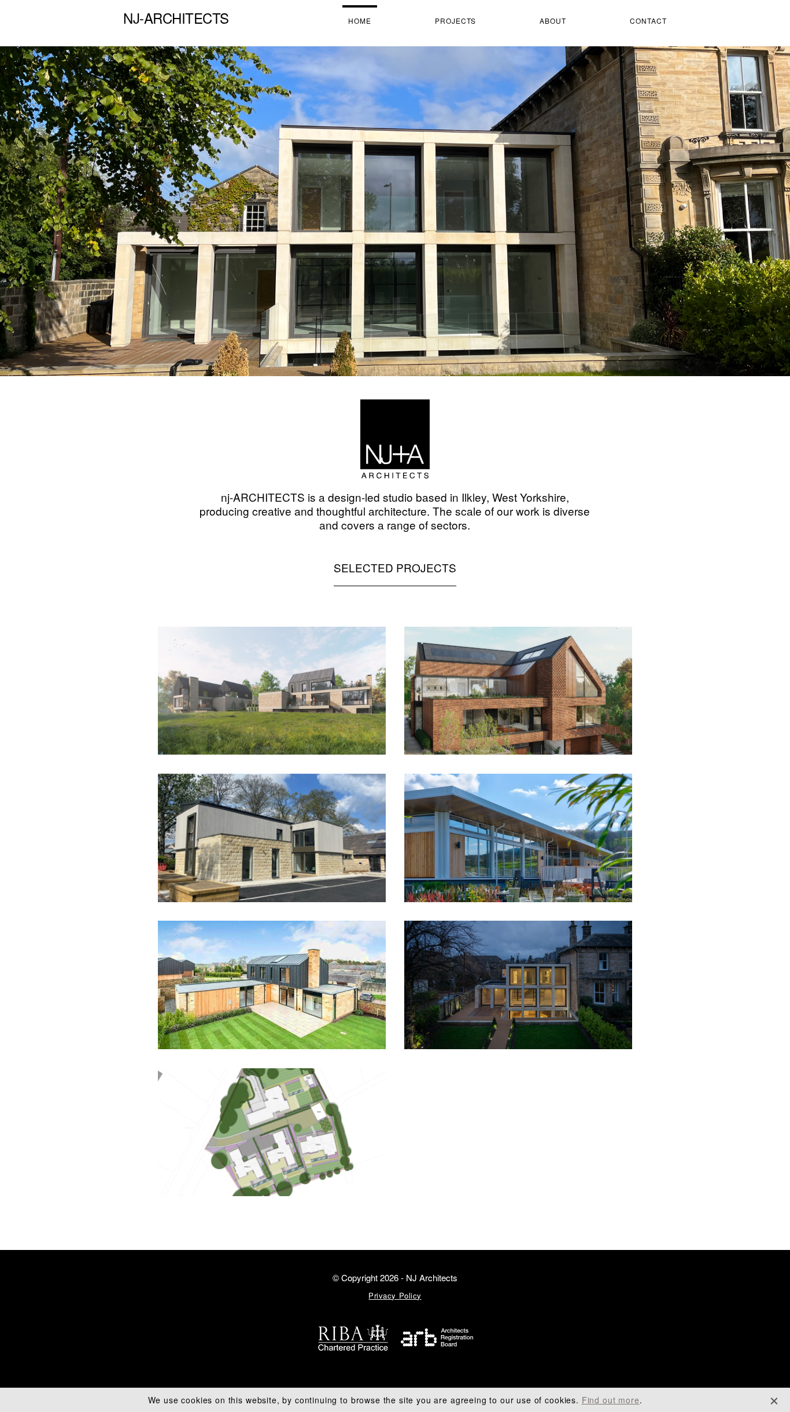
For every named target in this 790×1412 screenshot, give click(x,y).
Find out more (611, 1400)
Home (359, 20)
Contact (648, 20)
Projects (456, 20)
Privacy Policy (394, 1295)
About (553, 20)
